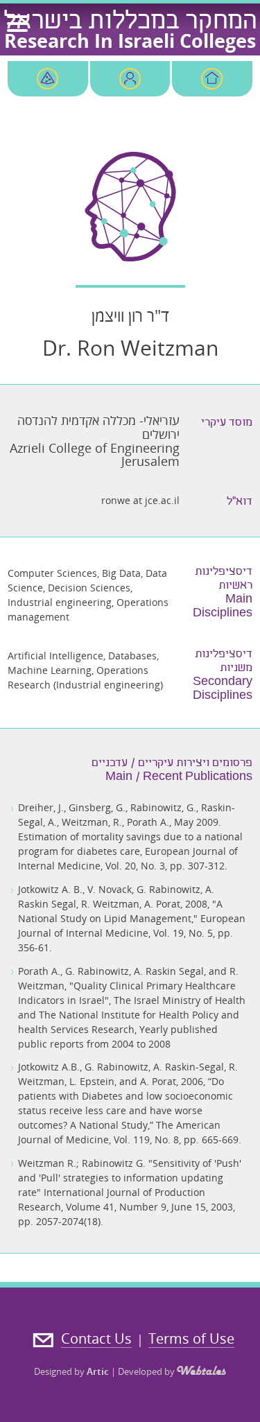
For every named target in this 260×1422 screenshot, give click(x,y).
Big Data (121, 573)
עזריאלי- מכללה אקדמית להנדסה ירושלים (98, 427)
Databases (132, 655)
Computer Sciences (52, 573)
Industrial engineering (60, 602)
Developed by (147, 1371)
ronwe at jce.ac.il (140, 500)
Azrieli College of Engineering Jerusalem (95, 455)
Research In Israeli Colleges (130, 40)
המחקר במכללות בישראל (130, 23)
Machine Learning (50, 670)
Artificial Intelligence (55, 655)
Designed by (71, 1371)
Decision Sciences (89, 587)
